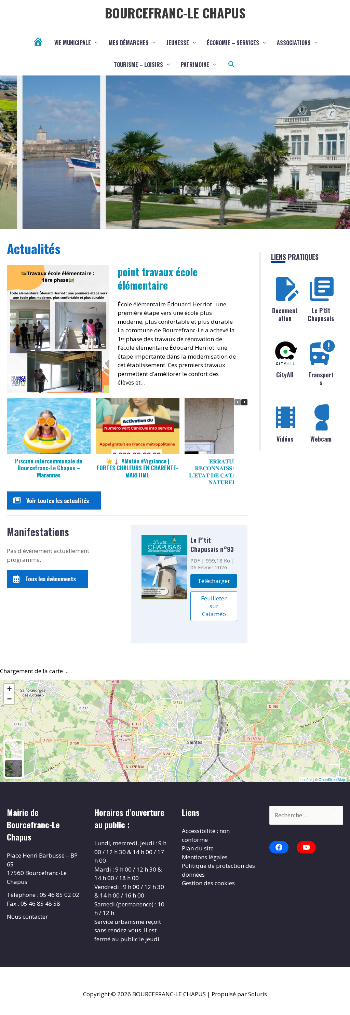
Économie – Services (233, 43)
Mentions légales (205, 857)
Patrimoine (195, 64)
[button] (231, 64)
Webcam (321, 438)
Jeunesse (177, 43)
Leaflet (306, 779)
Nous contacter (27, 916)
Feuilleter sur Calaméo (214, 606)
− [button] (9, 699)
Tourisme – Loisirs (138, 64)
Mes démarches (129, 43)
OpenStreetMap (332, 779)
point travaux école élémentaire (158, 278)
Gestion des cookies (208, 883)
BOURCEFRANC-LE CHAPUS (175, 12)
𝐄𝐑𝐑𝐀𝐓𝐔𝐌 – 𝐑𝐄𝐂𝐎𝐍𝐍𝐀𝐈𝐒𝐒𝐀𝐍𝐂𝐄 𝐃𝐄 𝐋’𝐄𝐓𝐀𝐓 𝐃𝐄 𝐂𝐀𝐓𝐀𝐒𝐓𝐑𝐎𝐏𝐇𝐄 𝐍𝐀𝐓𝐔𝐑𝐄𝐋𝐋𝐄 (226, 471)
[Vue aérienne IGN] (13, 768)
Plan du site (198, 848)
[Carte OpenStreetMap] (13, 749)
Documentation (285, 314)
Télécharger (214, 581)
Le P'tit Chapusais (321, 314)
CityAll (285, 374)
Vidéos (285, 438)
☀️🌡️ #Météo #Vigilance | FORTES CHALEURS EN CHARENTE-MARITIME (137, 468)
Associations (294, 43)
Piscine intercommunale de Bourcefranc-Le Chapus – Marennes (48, 468)
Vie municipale (72, 43)
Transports (321, 378)
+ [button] (9, 688)
